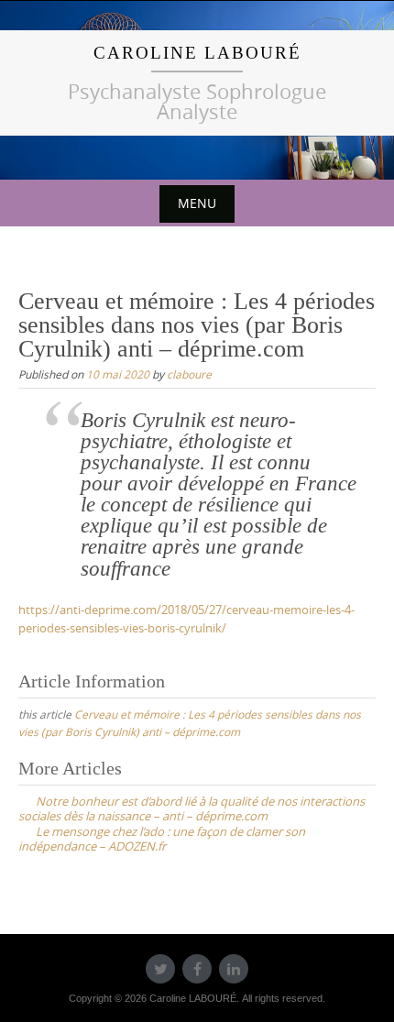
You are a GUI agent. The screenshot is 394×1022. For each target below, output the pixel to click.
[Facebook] (197, 969)
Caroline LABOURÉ (197, 52)
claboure (189, 374)
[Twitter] (160, 969)
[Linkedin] (233, 969)
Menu (197, 203)
